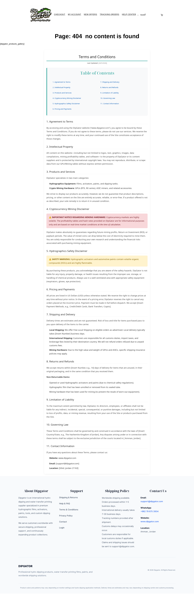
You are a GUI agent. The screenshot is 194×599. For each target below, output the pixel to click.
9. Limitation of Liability (109, 93)
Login (61, 527)
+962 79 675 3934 (150, 511)
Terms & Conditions (68, 509)
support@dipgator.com (152, 501)
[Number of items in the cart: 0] (161, 15)
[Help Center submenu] (137, 15)
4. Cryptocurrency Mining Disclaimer (67, 98)
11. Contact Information (109, 103)
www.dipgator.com (67, 458)
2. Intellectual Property (61, 87)
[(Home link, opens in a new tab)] (40, 14)
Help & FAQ (64, 503)
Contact (63, 522)
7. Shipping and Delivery (109, 82)
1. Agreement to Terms (61, 82)
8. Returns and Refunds (109, 87)
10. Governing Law (107, 98)
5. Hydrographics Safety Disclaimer (66, 103)
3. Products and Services (62, 93)
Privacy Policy (66, 515)
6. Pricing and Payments (62, 109)
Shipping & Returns (68, 497)
